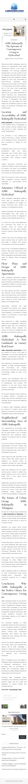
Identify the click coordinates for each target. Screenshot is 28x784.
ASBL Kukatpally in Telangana (13, 514)
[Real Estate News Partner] (14, 7)
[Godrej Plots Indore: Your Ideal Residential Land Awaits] (5, 706)
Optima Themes (19, 781)
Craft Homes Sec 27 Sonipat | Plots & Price (14, 769)
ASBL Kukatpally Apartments (12, 350)
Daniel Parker (19, 58)
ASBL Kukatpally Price (9, 699)
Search (4, 734)
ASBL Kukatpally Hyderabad (10, 697)
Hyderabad (14, 39)
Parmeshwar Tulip (15, 689)
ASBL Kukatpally (7, 122)
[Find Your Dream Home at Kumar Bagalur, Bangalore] (22, 706)
